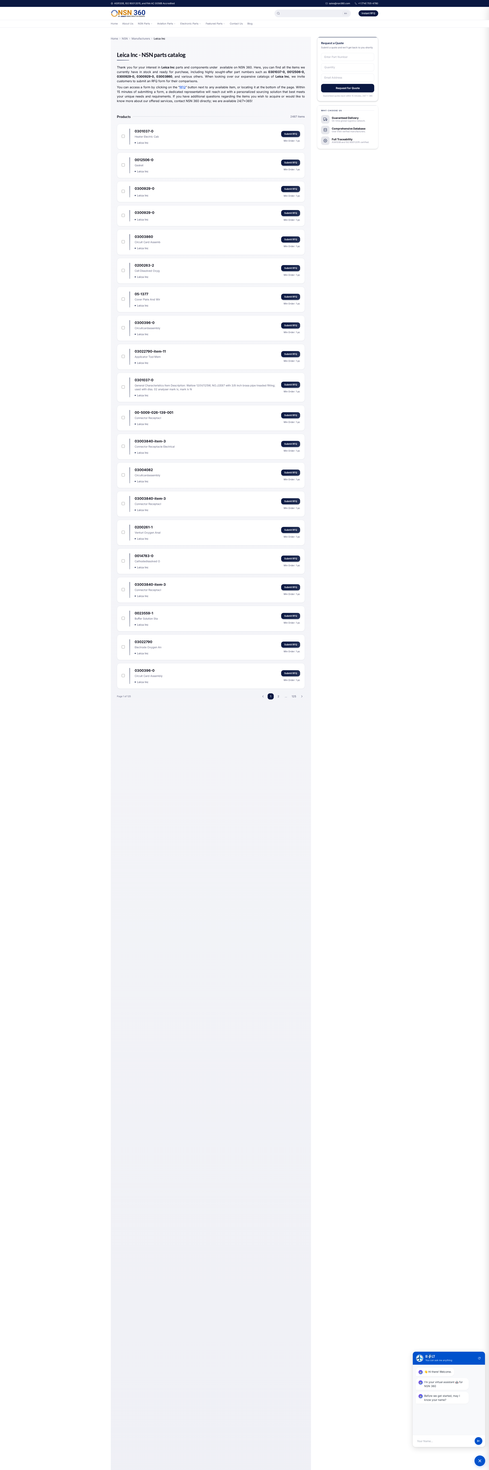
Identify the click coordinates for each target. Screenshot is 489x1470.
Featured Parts (214, 23)
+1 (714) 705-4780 (368, 3)
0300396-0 (145, 323)
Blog (250, 23)
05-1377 (141, 294)
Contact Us (236, 23)
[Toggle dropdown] (151, 24)
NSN (125, 38)
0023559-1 (144, 613)
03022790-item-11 (150, 351)
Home (114, 23)
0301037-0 (144, 131)
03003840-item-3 (150, 441)
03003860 (144, 237)
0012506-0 (144, 160)
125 (294, 696)
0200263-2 (144, 265)
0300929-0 (144, 189)
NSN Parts (144, 23)
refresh (479, 1358)
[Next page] (302, 696)
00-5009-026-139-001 (154, 412)
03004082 (144, 470)
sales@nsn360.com (339, 3)
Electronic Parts (189, 23)
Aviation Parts (165, 23)
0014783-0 (144, 556)
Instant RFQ (368, 13)
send (478, 1441)
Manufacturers (141, 38)
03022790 (143, 642)
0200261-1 (144, 527)
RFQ (182, 87)
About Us (127, 23)
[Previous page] (263, 696)
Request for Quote (348, 88)
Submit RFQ (290, 133)
